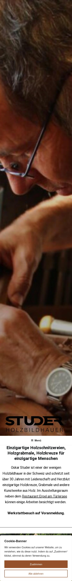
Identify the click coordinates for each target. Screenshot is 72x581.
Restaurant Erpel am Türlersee (44, 496)
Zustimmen (36, 564)
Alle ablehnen (36, 573)
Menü (38, 440)
